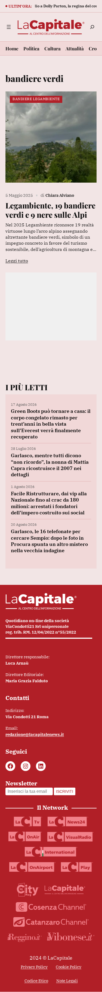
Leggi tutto (16, 260)
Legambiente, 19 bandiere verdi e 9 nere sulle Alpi (50, 210)
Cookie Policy (68, 966)
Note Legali (67, 980)
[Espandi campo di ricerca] (92, 27)
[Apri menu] (8, 27)
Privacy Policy (34, 966)
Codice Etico (36, 980)
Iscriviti (64, 791)
